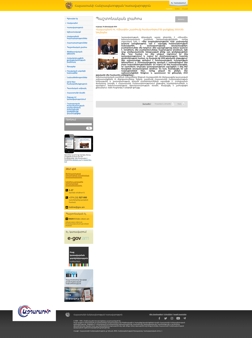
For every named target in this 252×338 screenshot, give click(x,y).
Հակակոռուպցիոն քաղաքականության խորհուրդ (76, 60)
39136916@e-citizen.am (79, 219)
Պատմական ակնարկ (76, 88)
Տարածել (146, 104)
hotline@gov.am (77, 207)
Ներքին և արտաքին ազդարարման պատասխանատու (74, 183)
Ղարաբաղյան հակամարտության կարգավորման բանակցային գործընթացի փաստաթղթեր (75, 108)
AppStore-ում (76, 160)
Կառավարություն (75, 27)
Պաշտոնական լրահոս (77, 47)
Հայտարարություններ (77, 43)
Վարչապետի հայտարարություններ (77, 37)
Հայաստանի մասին (76, 93)
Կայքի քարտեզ (179, 314)
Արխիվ (181, 19)
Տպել (180, 104)
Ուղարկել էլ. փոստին (163, 104)
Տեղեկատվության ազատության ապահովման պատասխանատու (77, 175)
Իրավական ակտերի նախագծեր (76, 72)
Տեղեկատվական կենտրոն (74, 53)
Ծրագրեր (71, 67)
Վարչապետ (72, 23)
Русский (185, 8)
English (177, 8)
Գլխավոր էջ (72, 19)
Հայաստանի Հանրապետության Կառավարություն (109, 5)
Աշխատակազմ (74, 32)
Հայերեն (169, 8)
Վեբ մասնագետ (156, 314)
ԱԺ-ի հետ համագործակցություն (77, 83)
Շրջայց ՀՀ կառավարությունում (76, 98)
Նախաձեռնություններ (77, 77)
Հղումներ (168, 314)
